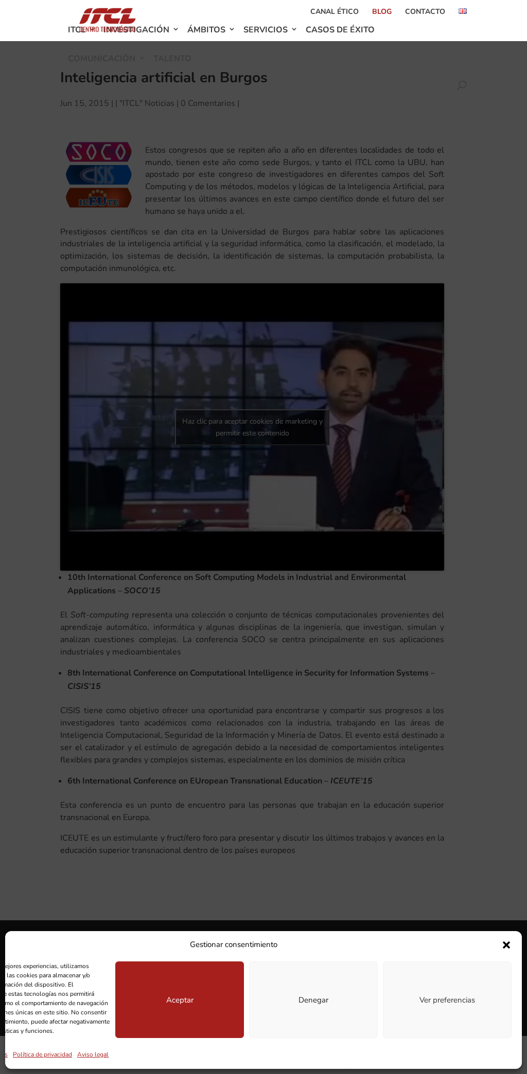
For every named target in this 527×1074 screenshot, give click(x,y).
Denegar (313, 1000)
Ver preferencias (447, 1000)
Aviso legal (93, 1054)
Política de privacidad (42, 1054)
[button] (506, 945)
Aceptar (180, 1000)
